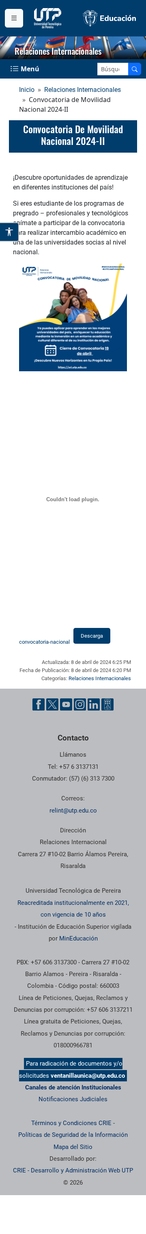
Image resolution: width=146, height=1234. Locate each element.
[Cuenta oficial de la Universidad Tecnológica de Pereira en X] (52, 704)
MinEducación (78, 938)
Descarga (92, 636)
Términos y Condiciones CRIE (71, 1123)
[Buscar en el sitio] (134, 69)
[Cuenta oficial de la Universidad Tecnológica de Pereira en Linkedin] (94, 704)
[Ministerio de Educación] (109, 18)
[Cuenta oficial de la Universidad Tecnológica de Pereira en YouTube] (66, 704)
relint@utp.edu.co (73, 810)
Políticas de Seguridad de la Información (73, 1134)
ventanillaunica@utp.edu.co (88, 1075)
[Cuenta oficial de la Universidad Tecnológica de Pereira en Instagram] (80, 704)
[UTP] (48, 18)
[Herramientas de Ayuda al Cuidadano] (107, 704)
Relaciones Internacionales (82, 90)
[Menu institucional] (14, 18)
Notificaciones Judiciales (73, 1099)
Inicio (26, 90)
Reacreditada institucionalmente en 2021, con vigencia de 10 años (73, 908)
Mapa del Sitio (73, 1147)
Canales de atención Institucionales (73, 1087)
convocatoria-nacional (44, 642)
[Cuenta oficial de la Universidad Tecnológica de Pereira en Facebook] (38, 704)
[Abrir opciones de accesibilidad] (9, 232)
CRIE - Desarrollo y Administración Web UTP (73, 1170)
